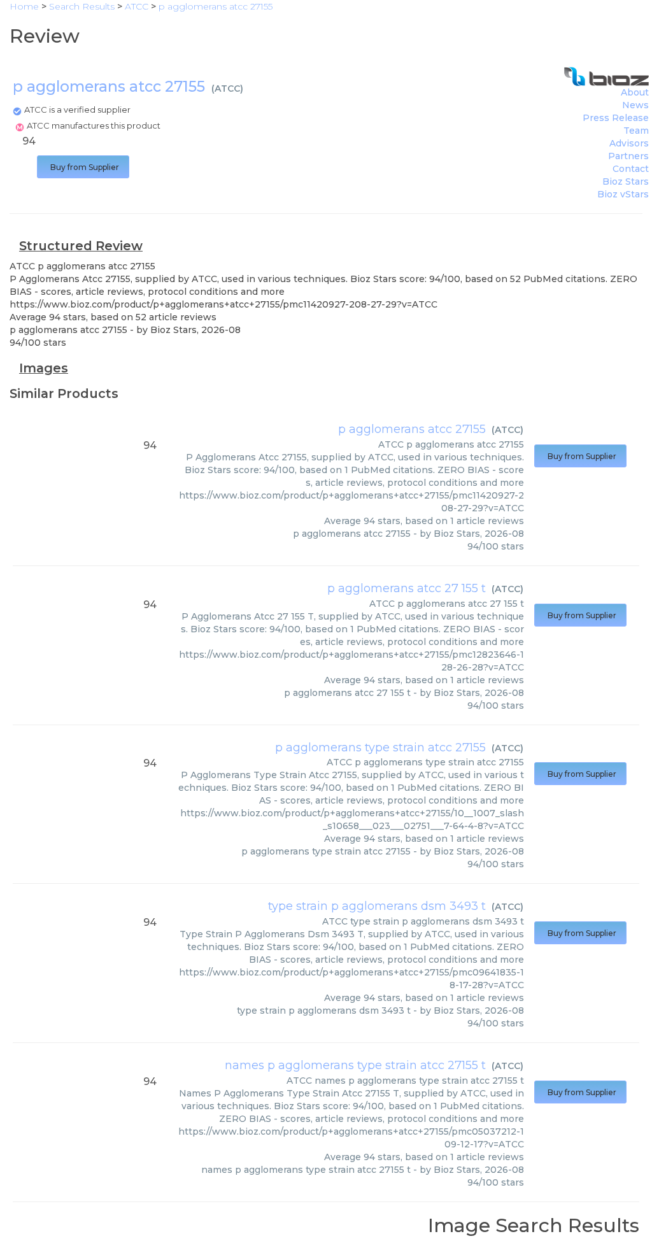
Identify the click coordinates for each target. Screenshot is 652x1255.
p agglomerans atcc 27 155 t (406, 588)
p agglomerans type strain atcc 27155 (380, 748)
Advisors (629, 143)
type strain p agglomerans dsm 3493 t (377, 906)
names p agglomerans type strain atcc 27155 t (355, 1065)
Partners (628, 156)
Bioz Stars (625, 181)
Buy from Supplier (83, 167)
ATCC (227, 88)
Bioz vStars (623, 194)
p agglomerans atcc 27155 (412, 429)
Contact (631, 168)
